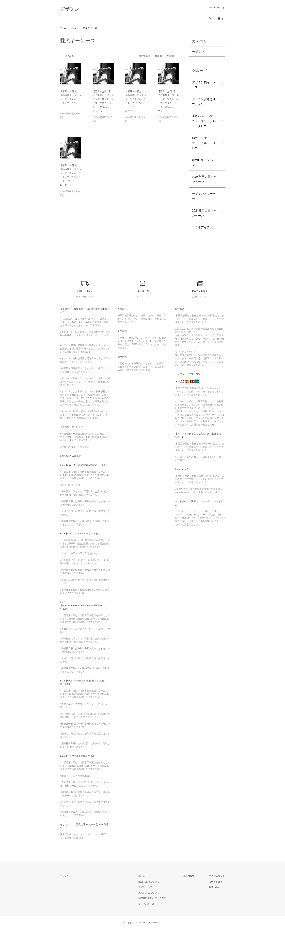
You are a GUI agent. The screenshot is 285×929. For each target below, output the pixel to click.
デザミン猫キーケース (204, 84)
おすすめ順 (144, 55)
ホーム (63, 27)
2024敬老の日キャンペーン (204, 212)
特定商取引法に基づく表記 (152, 898)
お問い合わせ (216, 887)
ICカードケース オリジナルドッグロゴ (204, 142)
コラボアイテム (202, 227)
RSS (183, 875)
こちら (210, 424)
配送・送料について (148, 881)
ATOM (191, 875)
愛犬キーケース (90, 27)
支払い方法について (148, 892)
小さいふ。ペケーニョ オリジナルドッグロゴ (204, 121)
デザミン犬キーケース (204, 196)
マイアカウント (217, 7)
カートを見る (216, 881)
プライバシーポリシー (149, 903)
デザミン (69, 8)
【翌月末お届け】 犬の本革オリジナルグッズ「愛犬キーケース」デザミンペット (70, 99)
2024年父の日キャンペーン (204, 179)
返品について (145, 887)
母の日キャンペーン (204, 162)
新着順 (170, 55)
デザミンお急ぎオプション (204, 101)
